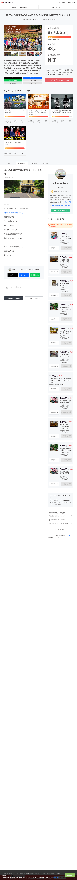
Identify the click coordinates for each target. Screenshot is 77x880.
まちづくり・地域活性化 (42, 19)
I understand (70, 875)
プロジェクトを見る (34, 298)
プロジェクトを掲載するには (19, 7)
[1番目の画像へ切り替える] (7, 54)
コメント (57, 163)
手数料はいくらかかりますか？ (57, 516)
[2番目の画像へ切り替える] (14, 54)
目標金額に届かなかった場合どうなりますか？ (59, 519)
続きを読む (68, 202)
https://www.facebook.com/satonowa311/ (61, 206)
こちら (68, 535)
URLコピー (33, 80)
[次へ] (39, 37)
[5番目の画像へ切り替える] (38, 54)
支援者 (34, 163)
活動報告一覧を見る (14, 298)
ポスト (14, 77)
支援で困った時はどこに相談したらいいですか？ (59, 524)
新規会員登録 (71, 2)
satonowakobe (27, 19)
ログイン (64, 2)
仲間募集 (45, 163)
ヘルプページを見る (60, 529)
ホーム (10, 163)
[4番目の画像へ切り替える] (30, 54)
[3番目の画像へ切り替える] (22, 54)
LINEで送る (14, 80)
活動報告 (21, 163)
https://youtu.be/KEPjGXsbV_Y (14, 213)
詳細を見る (53, 248)
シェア (33, 77)
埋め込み (14, 83)
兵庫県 (54, 19)
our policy (55, 877)
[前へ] (6, 37)
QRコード (33, 83)
